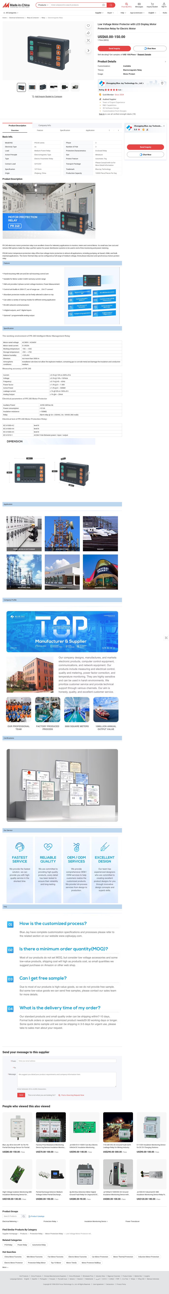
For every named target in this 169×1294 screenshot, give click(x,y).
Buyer (110, 13)
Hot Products (23, 1276)
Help (122, 13)
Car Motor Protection (100, 1257)
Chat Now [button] (151, 48)
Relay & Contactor (33, 18)
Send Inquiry (114, 48)
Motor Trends (71, 1262)
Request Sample (144, 54)
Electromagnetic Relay (55, 18)
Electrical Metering (9, 1221)
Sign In (102, 114)
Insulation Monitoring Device (95, 1221)
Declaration (110, 1284)
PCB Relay (8, 1245)
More (4, 1267)
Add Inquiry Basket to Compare (48, 96)
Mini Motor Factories (35, 1257)
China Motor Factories (13, 1257)
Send (21, 1095)
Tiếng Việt (141, 1279)
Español (34, 1279)
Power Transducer (133, 1221)
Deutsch (80, 1279)
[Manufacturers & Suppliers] (15, 5)
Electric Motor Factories (78, 1257)
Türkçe (133, 1279)
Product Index (127, 1276)
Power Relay (22, 1245)
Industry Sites (100, 1276)
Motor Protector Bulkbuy (91, 1262)
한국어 (104, 1279)
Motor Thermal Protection (123, 1257)
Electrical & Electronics (16, 18)
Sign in (164, 6)
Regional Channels (114, 1276)
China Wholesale (74, 1276)
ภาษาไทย (125, 1279)
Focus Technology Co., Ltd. (68, 1284)
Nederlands (89, 1279)
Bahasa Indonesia (153, 1279)
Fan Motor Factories (55, 1257)
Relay (43, 18)
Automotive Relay (39, 1245)
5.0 (135, 129)
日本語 (111, 1279)
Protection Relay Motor (37, 1262)
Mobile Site (138, 1276)
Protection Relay (50, 1221)
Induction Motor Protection (148, 1257)
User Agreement (98, 1284)
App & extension (136, 13)
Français (52, 1279)
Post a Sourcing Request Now (71, 1095)
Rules (165, 13)
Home (4, 18)
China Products (36, 1276)
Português (43, 1279)
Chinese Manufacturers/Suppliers (55, 1276)
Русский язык (62, 1279)
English (26, 1279)
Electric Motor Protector (13, 1262)
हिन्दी (117, 1279)
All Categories (11, 13)
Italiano (72, 1279)
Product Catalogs (37, 1216)
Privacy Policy (121, 1284)
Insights (147, 1276)
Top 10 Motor (56, 1262)
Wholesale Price (88, 1276)
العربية (98, 1279)
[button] (114, 130)
